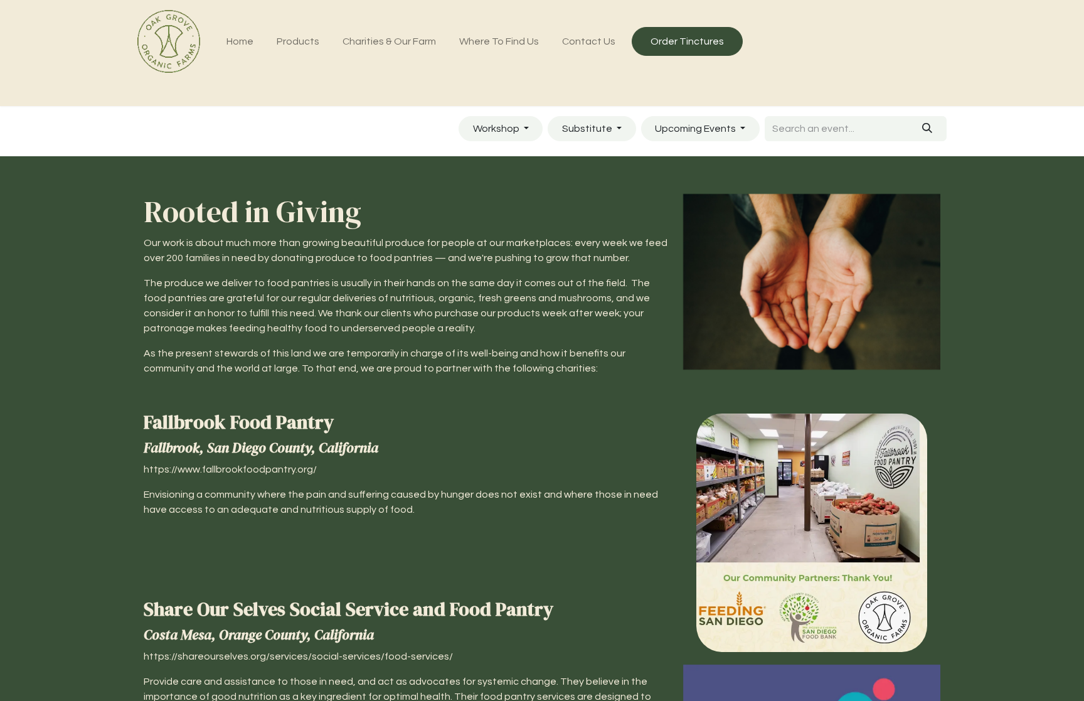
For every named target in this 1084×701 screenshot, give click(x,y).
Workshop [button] (497, 129)
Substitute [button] (588, 129)
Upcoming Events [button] (696, 129)
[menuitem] (240, 41)
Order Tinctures (687, 41)
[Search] (927, 128)
